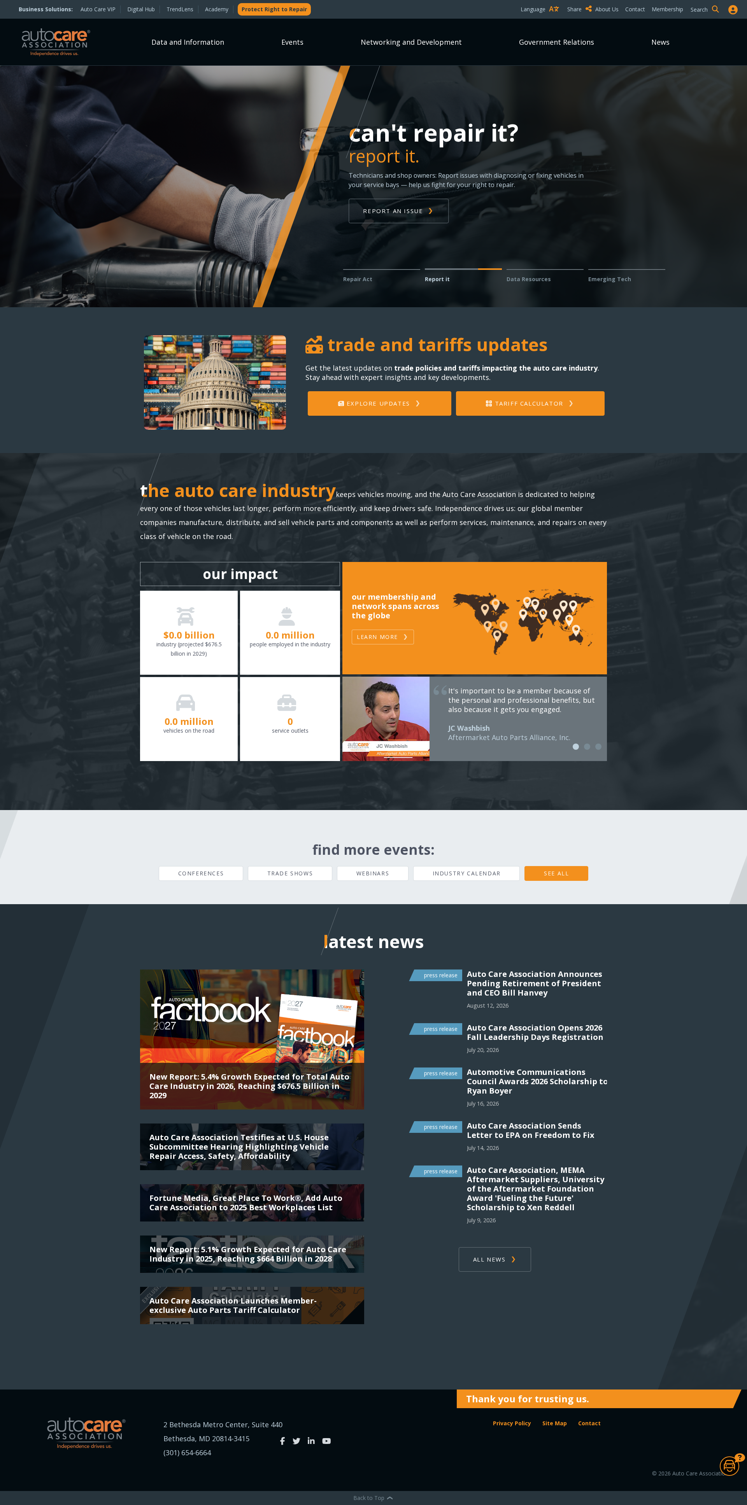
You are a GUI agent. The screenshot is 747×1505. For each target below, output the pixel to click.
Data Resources (529, 279)
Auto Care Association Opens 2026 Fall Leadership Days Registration (535, 1032)
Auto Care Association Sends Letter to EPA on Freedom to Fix (530, 1130)
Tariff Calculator (528, 403)
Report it (437, 279)
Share (575, 9)
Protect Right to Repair (274, 9)
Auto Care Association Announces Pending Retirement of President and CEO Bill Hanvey (534, 984)
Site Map (554, 1423)
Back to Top (369, 1498)
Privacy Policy (512, 1423)
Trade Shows (290, 873)
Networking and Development (411, 42)
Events (292, 42)
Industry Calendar (467, 873)
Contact (635, 9)
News (660, 42)
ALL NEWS (489, 1259)
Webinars (372, 873)
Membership (667, 9)
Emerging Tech (609, 279)
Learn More (377, 636)
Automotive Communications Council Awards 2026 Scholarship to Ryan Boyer (537, 1082)
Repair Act (357, 279)
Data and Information (187, 42)
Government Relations (556, 42)
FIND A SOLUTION (393, 211)
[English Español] (542, 23)
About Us (607, 9)
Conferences (201, 873)
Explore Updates (377, 403)
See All (556, 873)
